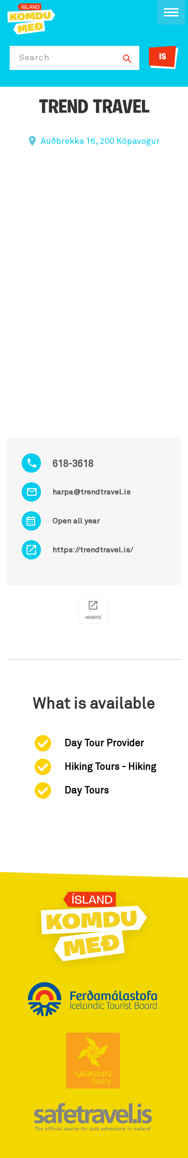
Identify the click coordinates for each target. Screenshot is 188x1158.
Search (34, 58)
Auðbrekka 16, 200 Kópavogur (100, 141)
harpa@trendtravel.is (92, 492)
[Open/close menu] (171, 12)
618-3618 (73, 464)
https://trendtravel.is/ (93, 550)
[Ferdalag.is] (31, 18)
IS (162, 57)
